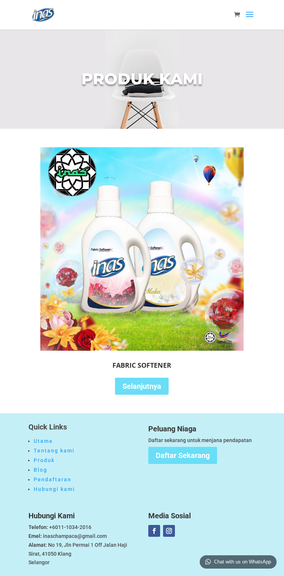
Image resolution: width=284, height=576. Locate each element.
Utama (43, 441)
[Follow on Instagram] (169, 531)
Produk (44, 460)
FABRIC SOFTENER (141, 365)
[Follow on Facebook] (154, 531)
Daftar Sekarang (183, 455)
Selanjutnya (141, 386)
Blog (40, 470)
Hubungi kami (54, 489)
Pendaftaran (52, 479)
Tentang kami (54, 451)
